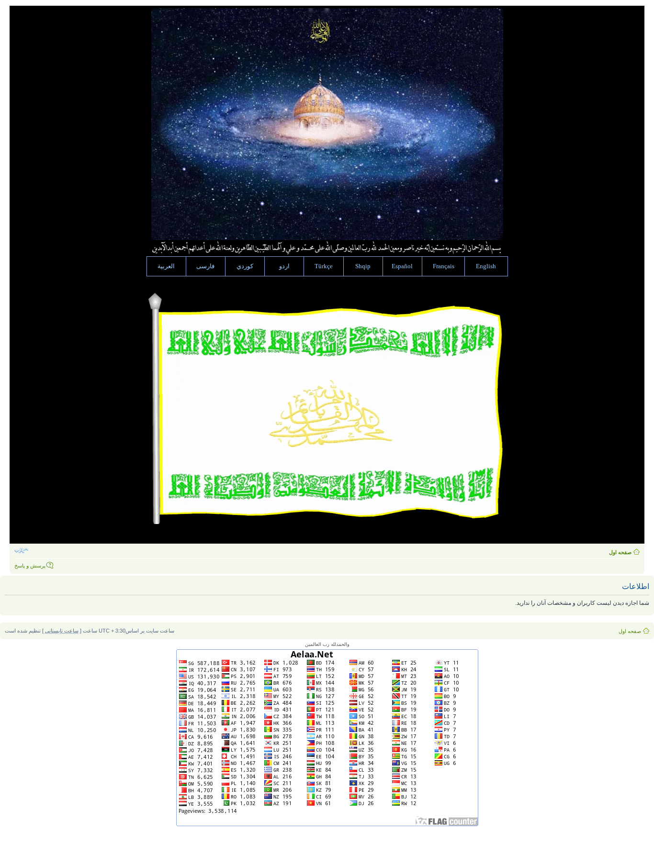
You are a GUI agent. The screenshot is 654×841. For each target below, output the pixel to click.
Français (443, 266)
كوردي (245, 266)
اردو (284, 266)
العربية (166, 266)
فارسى (205, 266)
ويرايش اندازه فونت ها (21, 550)
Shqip (363, 266)
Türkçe (324, 266)
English (486, 266)
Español (402, 266)
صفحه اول (620, 552)
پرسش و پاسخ (29, 565)
